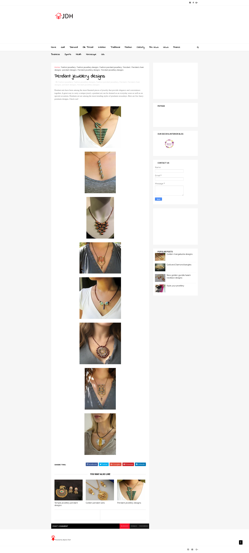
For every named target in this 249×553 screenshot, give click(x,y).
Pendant (126, 67)
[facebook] (193, 2)
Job (102, 54)
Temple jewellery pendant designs (66, 504)
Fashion (128, 47)
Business (55, 54)
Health (78, 54)
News (165, 47)
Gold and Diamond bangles (179, 265)
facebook (143, 526)
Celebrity (140, 47)
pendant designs (69, 70)
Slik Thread (88, 47)
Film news (153, 47)
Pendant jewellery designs (89, 70)
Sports (68, 54)
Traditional (115, 47)
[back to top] (241, 542)
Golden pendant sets (95, 503)
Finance (176, 47)
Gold (63, 47)
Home (53, 47)
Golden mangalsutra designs (179, 254)
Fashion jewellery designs (87, 67)
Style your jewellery (175, 286)
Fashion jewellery (68, 67)
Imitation (102, 47)
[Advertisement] (150, 25)
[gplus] (197, 2)
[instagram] (190, 2)
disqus (134, 526)
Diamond (74, 47)
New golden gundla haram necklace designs (179, 276)
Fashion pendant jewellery (111, 67)
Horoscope (91, 54)
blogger (124, 526)
